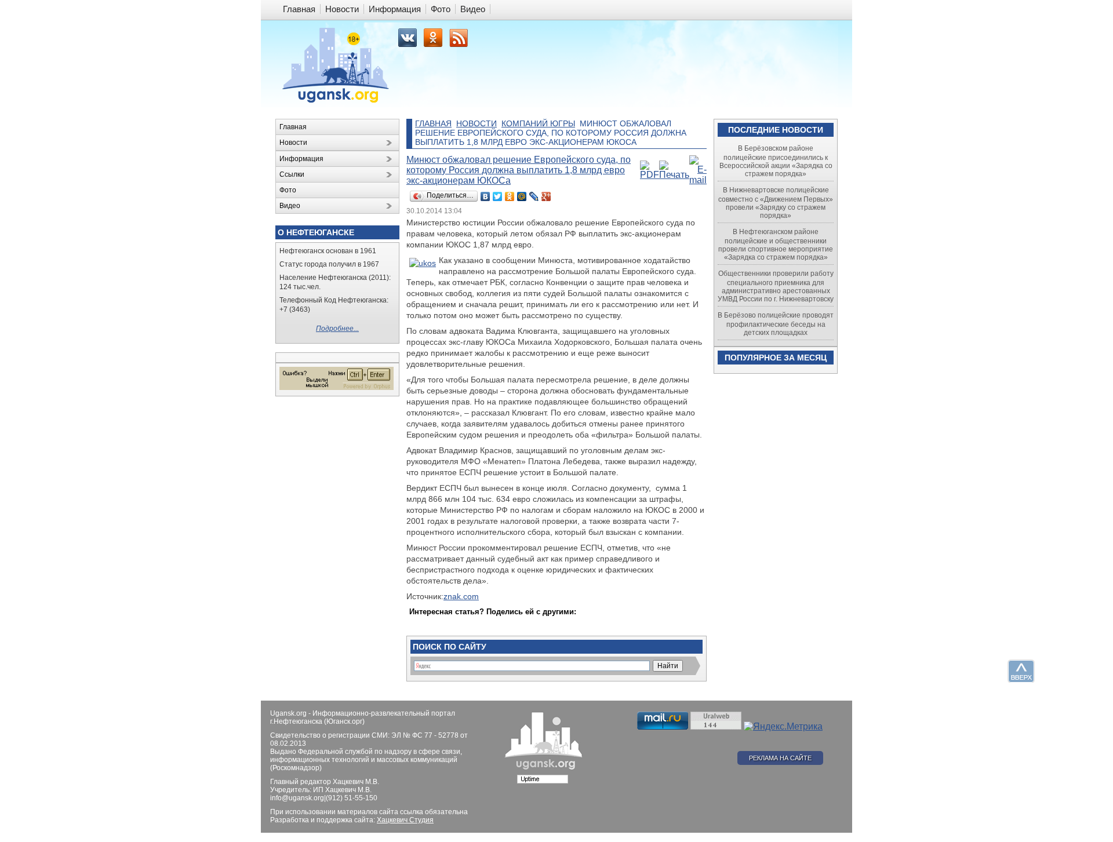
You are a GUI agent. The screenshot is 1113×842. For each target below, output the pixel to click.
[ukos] (422, 263)
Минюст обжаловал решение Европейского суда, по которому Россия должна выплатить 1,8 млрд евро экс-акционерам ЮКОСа (518, 170)
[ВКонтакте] (485, 196)
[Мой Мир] (522, 196)
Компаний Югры (538, 123)
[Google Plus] (546, 196)
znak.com (461, 596)
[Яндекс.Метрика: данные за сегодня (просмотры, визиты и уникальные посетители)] (783, 726)
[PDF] (649, 175)
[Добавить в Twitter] (419, 623)
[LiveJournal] (534, 196)
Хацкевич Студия (405, 820)
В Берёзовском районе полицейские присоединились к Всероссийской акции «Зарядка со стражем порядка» (775, 161)
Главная (433, 123)
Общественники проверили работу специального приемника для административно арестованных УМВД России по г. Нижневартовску (776, 286)
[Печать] (674, 175)
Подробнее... (337, 329)
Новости (476, 123)
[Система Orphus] (336, 388)
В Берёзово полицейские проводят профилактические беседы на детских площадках (776, 324)
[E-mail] (698, 180)
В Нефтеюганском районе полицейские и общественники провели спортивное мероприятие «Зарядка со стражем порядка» (775, 244)
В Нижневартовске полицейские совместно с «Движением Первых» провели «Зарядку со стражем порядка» (775, 203)
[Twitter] (498, 196)
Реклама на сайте (780, 757)
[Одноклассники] (510, 196)
